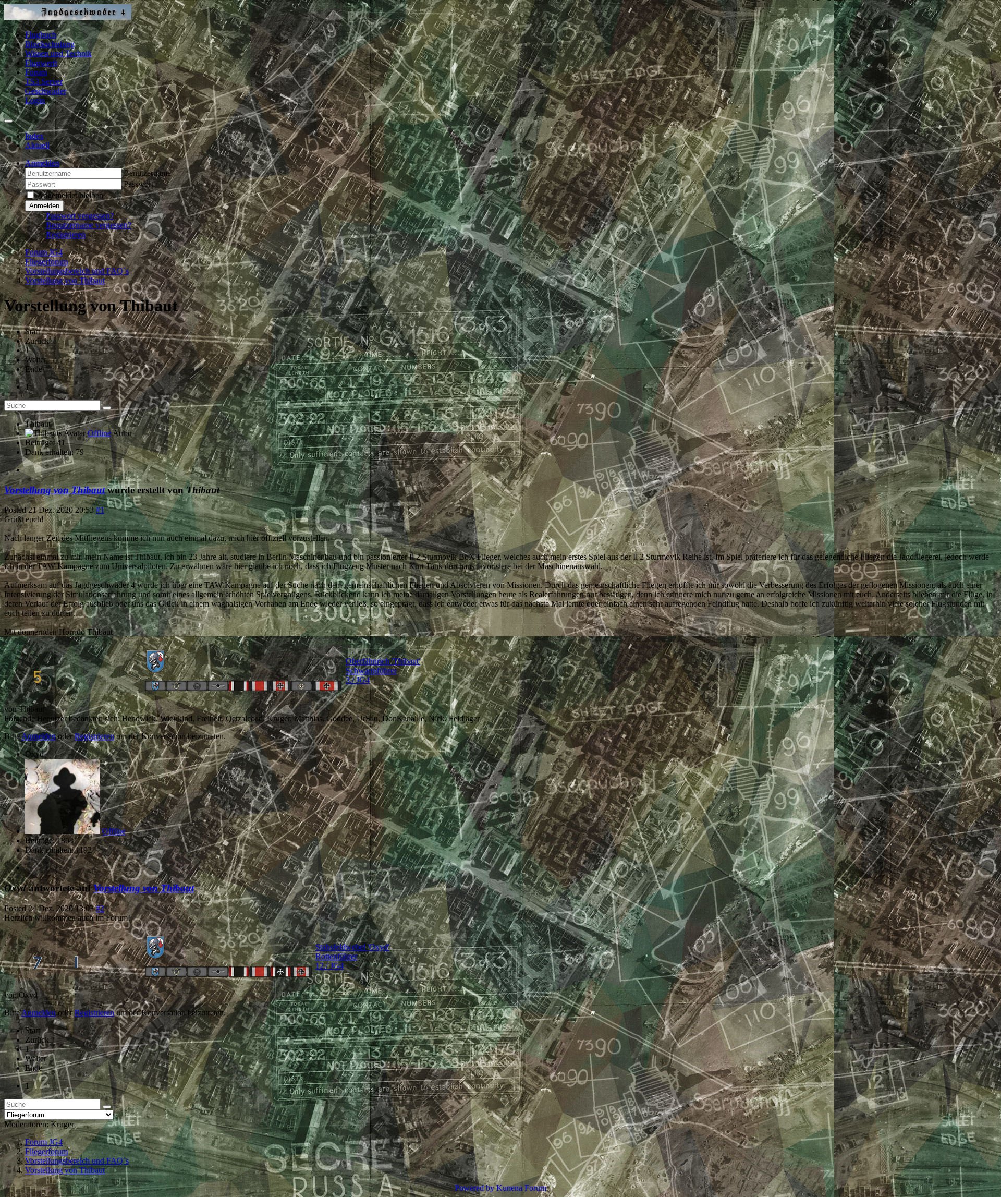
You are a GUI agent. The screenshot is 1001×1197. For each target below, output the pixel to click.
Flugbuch (40, 34)
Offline (99, 433)
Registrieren (66, 234)
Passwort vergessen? (80, 215)
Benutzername (147, 172)
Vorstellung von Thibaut (54, 490)
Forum (36, 72)
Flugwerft (41, 62)
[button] (42, 163)
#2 (100, 908)
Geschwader (45, 91)
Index (34, 135)
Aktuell (37, 145)
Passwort (138, 183)
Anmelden (44, 206)
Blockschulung (50, 44)
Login (35, 100)
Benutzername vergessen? (88, 225)
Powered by (474, 1187)
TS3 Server (44, 81)
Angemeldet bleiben (70, 195)
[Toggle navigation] (8, 121)
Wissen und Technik (58, 53)
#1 (100, 509)
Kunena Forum (521, 1187)
